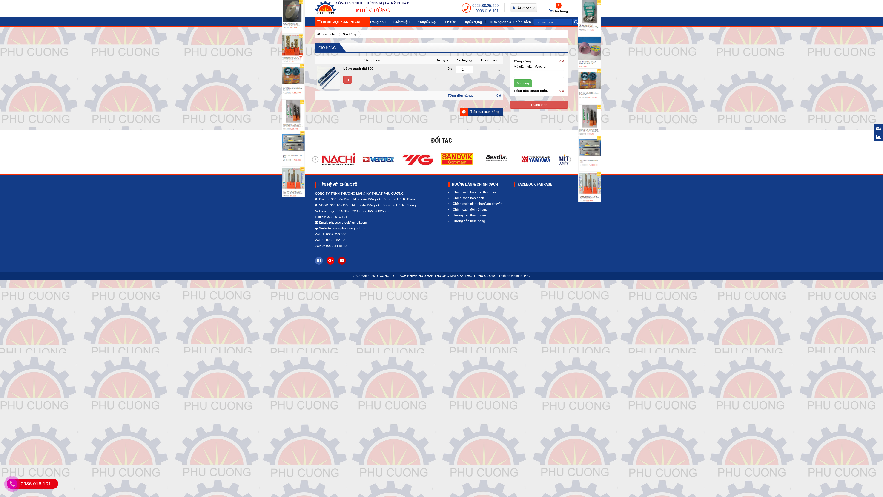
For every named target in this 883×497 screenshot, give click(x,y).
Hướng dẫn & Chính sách (510, 22)
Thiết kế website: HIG (514, 275)
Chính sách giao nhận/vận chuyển (477, 203)
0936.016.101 (487, 11)
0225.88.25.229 (485, 5)
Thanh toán (538, 105)
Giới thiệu (401, 22)
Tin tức (450, 22)
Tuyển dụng (472, 22)
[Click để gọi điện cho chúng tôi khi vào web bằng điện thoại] (12, 484)
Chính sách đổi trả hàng (470, 209)
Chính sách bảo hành (468, 198)
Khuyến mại (426, 22)
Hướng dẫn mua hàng (469, 221)
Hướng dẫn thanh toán (469, 215)
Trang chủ (378, 22)
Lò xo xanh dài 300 (358, 68)
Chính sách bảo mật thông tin (474, 192)
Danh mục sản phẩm (340, 22)
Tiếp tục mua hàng (484, 111)
